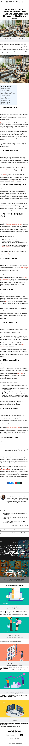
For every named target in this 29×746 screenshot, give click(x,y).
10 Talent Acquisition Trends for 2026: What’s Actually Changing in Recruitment (13, 612)
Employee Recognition (5, 741)
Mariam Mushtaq (11, 495)
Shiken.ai (19, 180)
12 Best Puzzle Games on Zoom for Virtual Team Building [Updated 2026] (15, 518)
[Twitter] (13, 483)
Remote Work (14, 6)
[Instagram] (13, 731)
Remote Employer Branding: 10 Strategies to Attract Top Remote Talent (15, 514)
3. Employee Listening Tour (7, 92)
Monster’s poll (3, 341)
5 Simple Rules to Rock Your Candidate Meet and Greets (14, 640)
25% (4, 449)
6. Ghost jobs (4, 97)
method (4, 174)
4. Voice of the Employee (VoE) (8, 93)
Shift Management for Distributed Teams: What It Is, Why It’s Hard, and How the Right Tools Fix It (15, 526)
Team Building (14, 741)
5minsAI (12, 180)
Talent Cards (7, 180)
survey (6, 301)
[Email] (21, 483)
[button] (21, 735)
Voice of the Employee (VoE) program (14, 224)
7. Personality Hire (5, 98)
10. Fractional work (5, 104)
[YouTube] (18, 731)
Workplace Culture (23, 6)
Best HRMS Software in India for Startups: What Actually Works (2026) (14, 724)
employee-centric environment (12, 253)
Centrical (2, 180)
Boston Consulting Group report (13, 427)
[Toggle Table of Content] (14, 87)
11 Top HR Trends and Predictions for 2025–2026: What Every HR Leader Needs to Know (14, 696)
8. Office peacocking (6, 100)
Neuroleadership (24, 267)
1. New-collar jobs (5, 88)
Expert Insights (12, 743)
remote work (20, 373)
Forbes (1, 122)
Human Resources (5, 6)
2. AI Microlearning (5, 90)
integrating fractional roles (5, 469)
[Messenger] (10, 483)
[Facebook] (8, 483)
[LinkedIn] (7, 505)
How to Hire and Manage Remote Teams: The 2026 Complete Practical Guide (14, 522)
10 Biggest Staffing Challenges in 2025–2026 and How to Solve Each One (14, 667)
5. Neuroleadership (5, 95)
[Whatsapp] (18, 483)
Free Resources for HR (23, 741)
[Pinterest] (16, 483)
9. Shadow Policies (5, 102)
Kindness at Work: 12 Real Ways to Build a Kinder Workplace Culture (16, 533)
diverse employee (6, 246)
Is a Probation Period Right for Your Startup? (12, 529)
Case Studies (19, 743)
